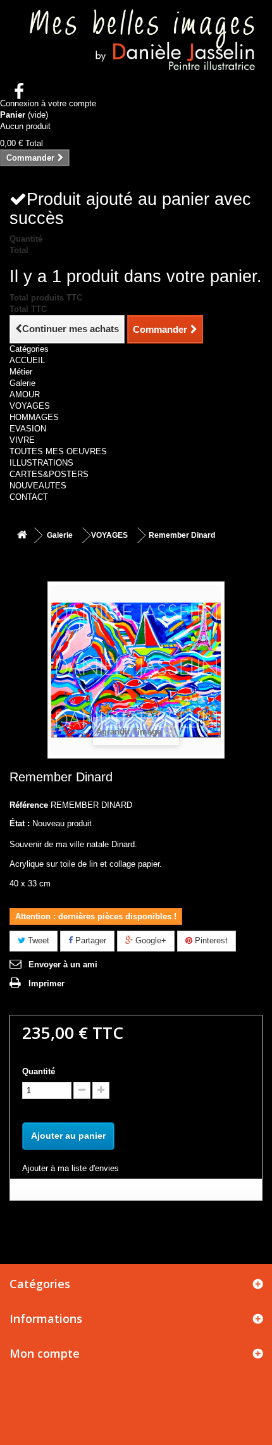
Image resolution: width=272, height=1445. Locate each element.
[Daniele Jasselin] (136, 42)
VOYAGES (29, 406)
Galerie (22, 383)
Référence (28, 805)
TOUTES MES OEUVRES (58, 451)
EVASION (27, 428)
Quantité (38, 1071)
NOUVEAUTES (37, 485)
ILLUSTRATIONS (41, 463)
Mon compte (44, 1353)
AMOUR (24, 394)
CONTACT (28, 497)
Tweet (37, 940)
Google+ (149, 940)
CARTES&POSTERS (49, 474)
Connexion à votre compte (48, 103)
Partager (89, 940)
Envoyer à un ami (62, 964)
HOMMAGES (34, 417)
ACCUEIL (27, 360)
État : (19, 823)
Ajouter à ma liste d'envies (70, 1168)
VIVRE (22, 440)
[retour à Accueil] (22, 535)
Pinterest (210, 940)
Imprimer (46, 983)
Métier (20, 371)
